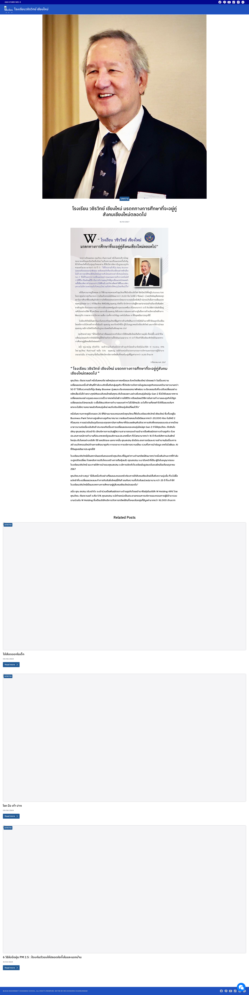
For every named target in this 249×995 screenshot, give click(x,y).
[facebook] (220, 2)
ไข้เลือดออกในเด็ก (13, 654)
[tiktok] (233, 2)
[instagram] (238, 2)
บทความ (125, 199)
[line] (224, 2)
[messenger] (243, 2)
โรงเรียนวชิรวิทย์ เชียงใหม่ (31, 9)
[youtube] (229, 2)
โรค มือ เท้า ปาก (12, 805)
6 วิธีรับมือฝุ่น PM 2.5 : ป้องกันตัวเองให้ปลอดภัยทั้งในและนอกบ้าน (42, 957)
